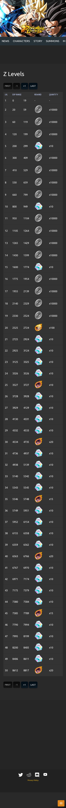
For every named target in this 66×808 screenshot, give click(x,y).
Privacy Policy (33, 780)
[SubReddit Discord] (37, 775)
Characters (21, 41)
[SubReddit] (29, 775)
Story (38, 41)
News (5, 41)
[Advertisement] (33, 54)
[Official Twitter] (21, 775)
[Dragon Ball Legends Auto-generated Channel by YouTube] (45, 774)
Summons (52, 41)
